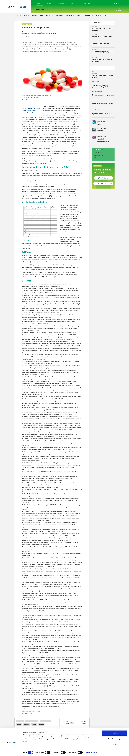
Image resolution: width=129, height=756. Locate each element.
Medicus (73, 3)
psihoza (19, 724)
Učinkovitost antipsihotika (30, 97)
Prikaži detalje (90, 752)
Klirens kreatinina (98, 152)
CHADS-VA (97, 155)
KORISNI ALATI (98, 149)
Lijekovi (49, 3)
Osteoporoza (95, 99)
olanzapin (41, 724)
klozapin (34, 724)
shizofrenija (26, 724)
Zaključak (24, 99)
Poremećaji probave (97, 91)
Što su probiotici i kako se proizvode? (103, 95)
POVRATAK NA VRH (83, 722)
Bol (93, 71)
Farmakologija (27, 24)
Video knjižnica (86, 3)
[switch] (47, 752)
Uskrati (114, 744)
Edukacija (61, 3)
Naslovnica (19, 19)
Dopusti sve (114, 733)
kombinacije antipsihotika (31, 720)
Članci (38, 3)
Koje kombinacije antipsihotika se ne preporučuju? (36, 95)
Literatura (25, 102)
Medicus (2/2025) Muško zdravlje (101, 129)
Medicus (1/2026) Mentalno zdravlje (101, 122)
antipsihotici (20, 720)
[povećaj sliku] (40, 221)
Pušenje (96, 158)
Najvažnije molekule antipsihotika (102, 36)
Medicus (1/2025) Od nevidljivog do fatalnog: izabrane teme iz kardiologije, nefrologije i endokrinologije (101, 140)
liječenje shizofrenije (45, 720)
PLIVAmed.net (42, 9)
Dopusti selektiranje (114, 739)
